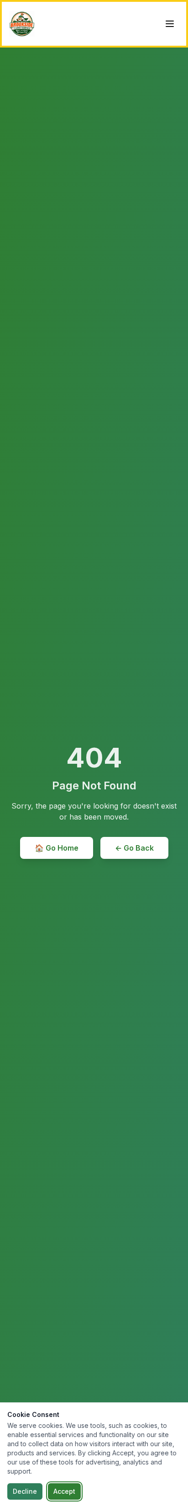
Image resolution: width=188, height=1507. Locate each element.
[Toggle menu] (170, 24)
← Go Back (134, 847)
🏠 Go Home (56, 847)
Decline (25, 1491)
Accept (64, 1491)
